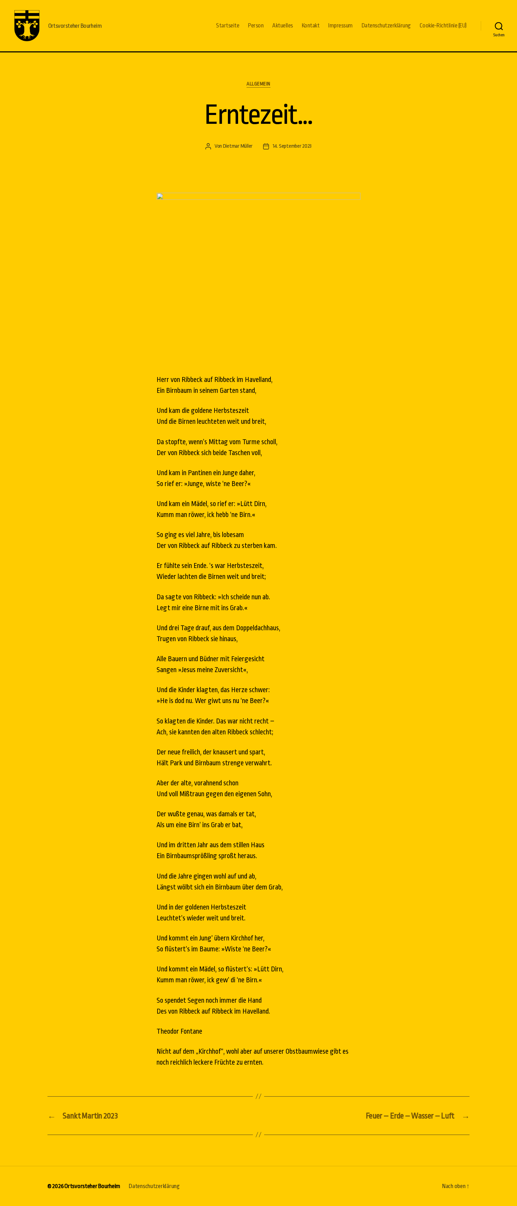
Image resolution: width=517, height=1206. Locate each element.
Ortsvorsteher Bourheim (92, 1186)
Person (255, 25)
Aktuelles (282, 25)
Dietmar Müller (238, 146)
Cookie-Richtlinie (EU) (443, 25)
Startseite (227, 25)
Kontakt (311, 25)
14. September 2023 (292, 146)
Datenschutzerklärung (386, 25)
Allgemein (258, 84)
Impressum (340, 25)
